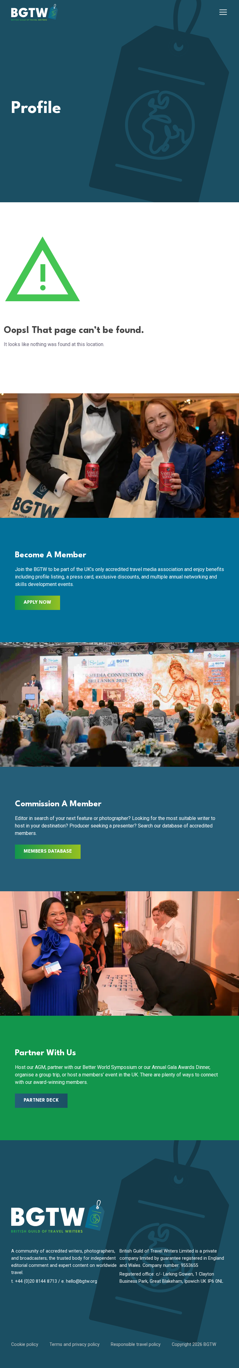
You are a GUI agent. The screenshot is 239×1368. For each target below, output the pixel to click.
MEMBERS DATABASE (48, 851)
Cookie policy (24, 1344)
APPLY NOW (37, 602)
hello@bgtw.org (81, 1281)
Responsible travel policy (136, 1344)
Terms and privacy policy (74, 1344)
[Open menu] (223, 12)
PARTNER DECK (41, 1100)
